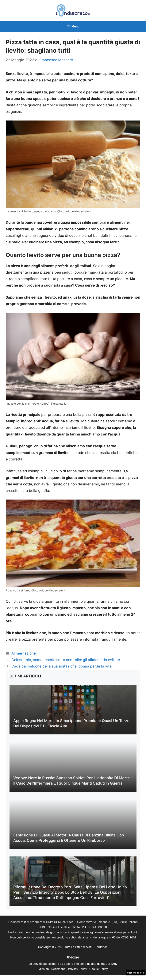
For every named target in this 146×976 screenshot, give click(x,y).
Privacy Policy (77, 969)
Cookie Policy (98, 969)
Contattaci (101, 947)
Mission (43, 969)
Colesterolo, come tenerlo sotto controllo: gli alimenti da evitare (65, 660)
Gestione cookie (135, 972)
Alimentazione (23, 653)
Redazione (58, 969)
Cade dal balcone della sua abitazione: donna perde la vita (61, 666)
